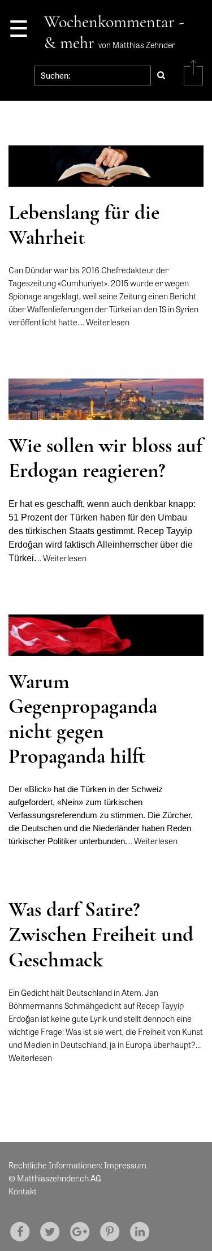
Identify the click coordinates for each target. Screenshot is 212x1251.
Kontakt (22, 1191)
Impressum (125, 1165)
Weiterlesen (107, 322)
